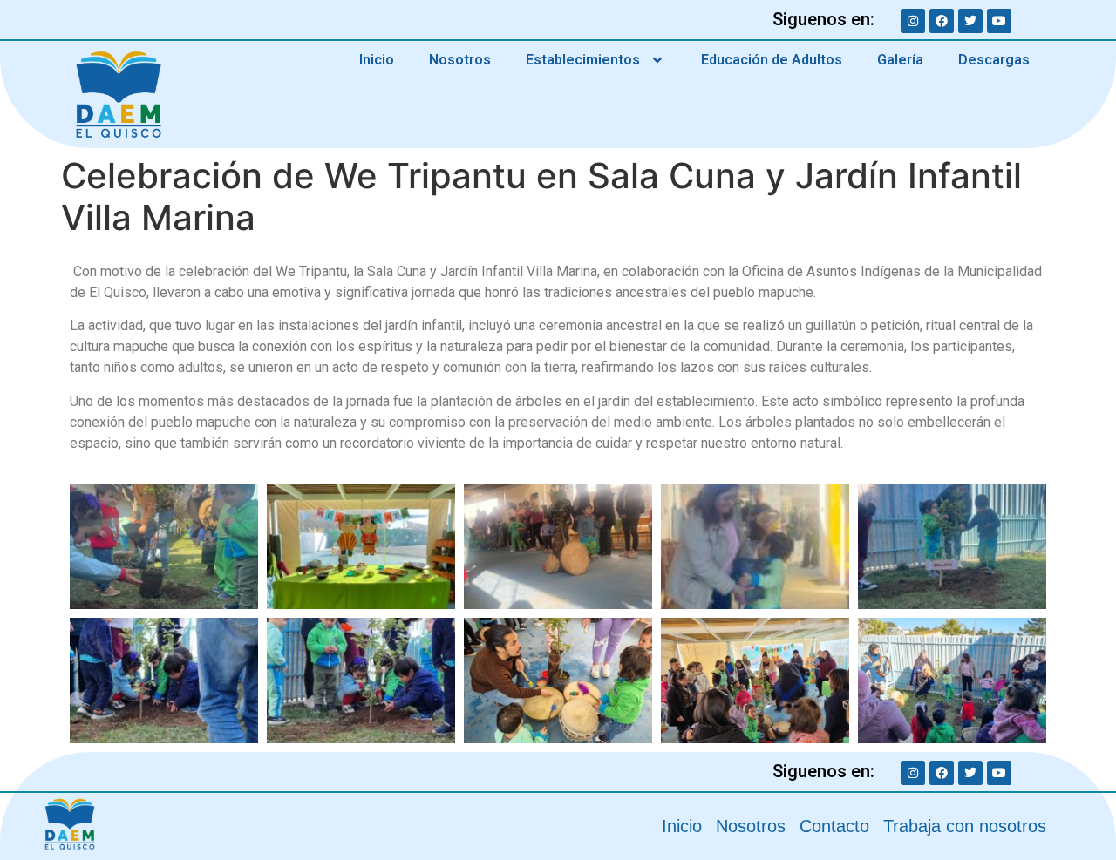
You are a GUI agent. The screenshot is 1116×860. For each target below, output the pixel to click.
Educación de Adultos (771, 59)
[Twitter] (970, 21)
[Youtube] (999, 21)
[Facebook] (941, 21)
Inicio (376, 59)
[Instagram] (913, 21)
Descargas (994, 59)
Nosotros (460, 59)
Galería (900, 59)
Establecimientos (583, 59)
